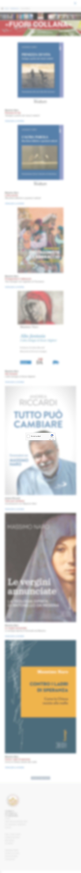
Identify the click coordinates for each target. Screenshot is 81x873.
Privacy (50, 439)
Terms (53, 439)
